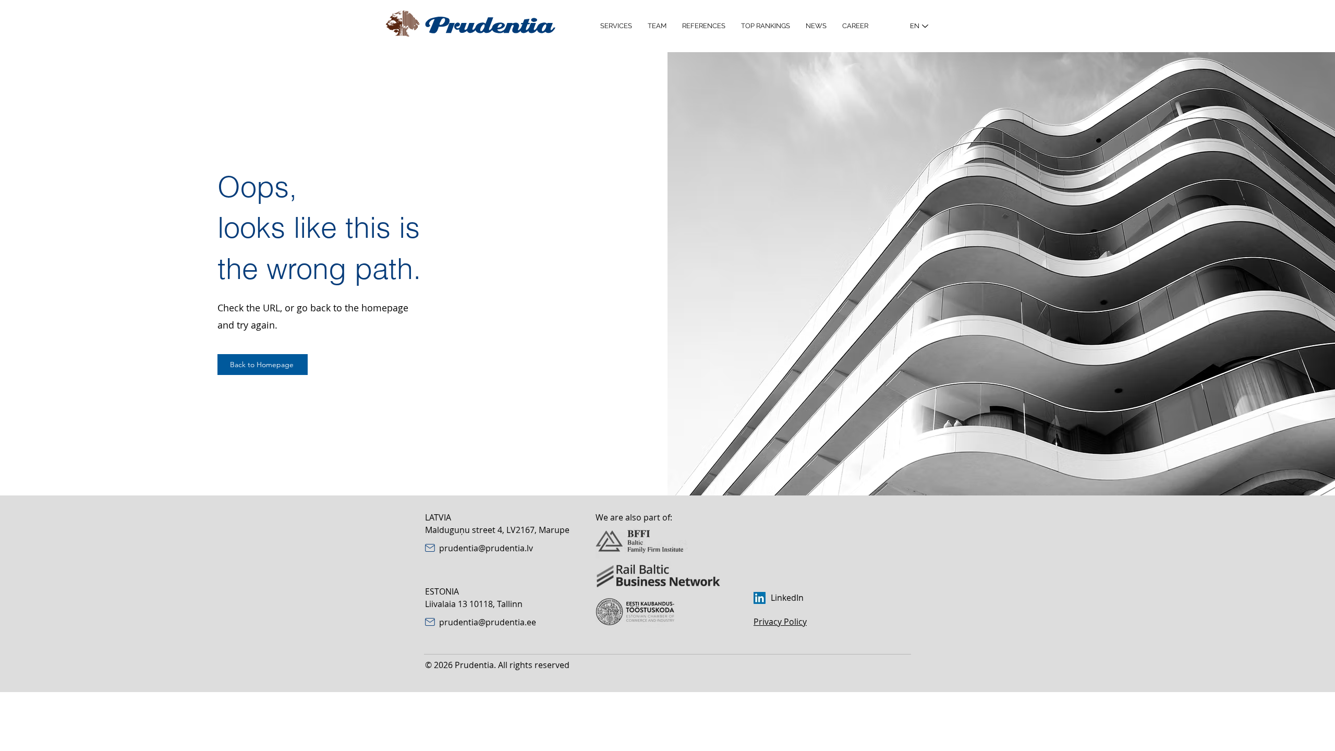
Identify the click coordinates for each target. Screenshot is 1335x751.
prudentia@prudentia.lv (486, 548)
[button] (616, 26)
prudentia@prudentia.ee (487, 622)
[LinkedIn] (760, 598)
